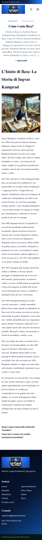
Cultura (5, 498)
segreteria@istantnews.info (14, 515)
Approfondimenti (28, 486)
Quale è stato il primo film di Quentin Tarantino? (18, 428)
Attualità (13, 21)
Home (4, 486)
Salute (23, 494)
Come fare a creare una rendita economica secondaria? (16, 435)
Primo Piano (26, 490)
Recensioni (6, 494)
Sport (23, 498)
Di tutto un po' (8, 502)
